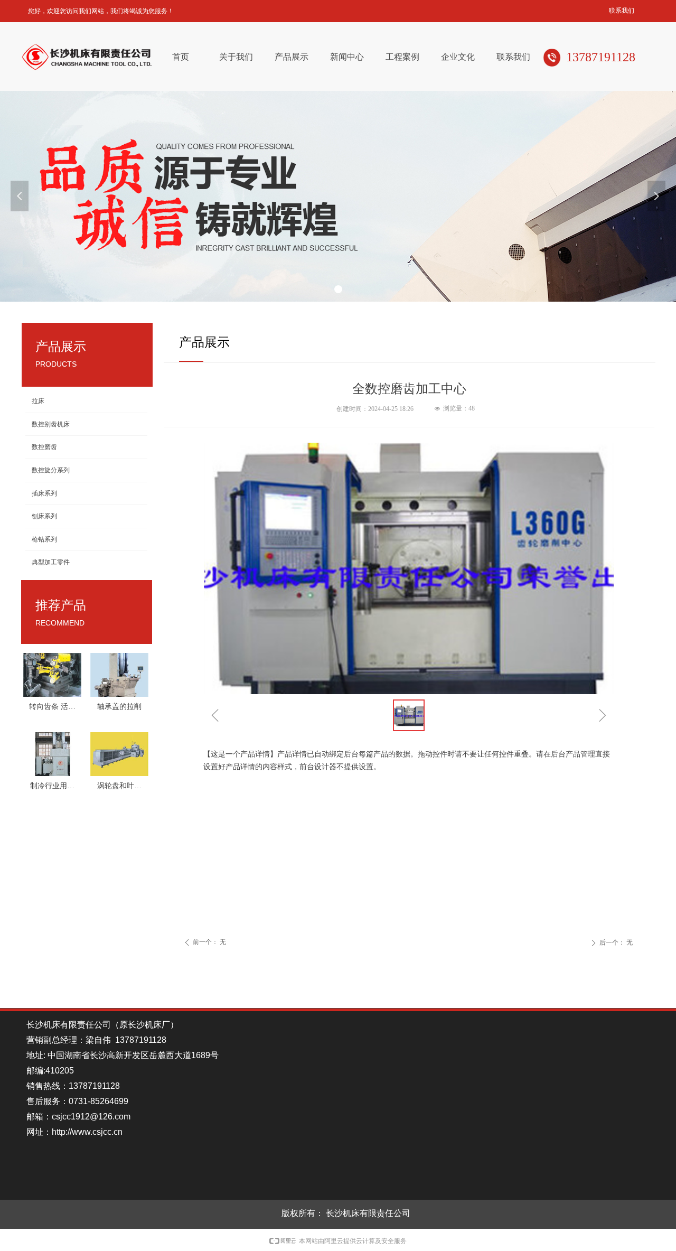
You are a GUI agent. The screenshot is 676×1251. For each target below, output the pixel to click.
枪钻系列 (44, 539)
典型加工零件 (51, 562)
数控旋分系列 (51, 470)
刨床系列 (44, 516)
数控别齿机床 (51, 424)
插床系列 (44, 493)
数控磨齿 (44, 447)
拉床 (38, 401)
